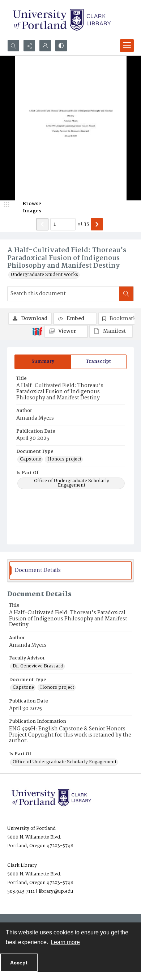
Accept (18, 962)
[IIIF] (37, 331)
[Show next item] (97, 224)
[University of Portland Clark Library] (61, 20)
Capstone (30, 459)
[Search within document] (126, 293)
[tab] (42, 362)
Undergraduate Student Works (44, 275)
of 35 (83, 224)
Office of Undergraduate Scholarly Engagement (71, 483)
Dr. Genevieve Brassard (38, 666)
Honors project (64, 459)
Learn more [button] (65, 942)
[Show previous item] (42, 224)
